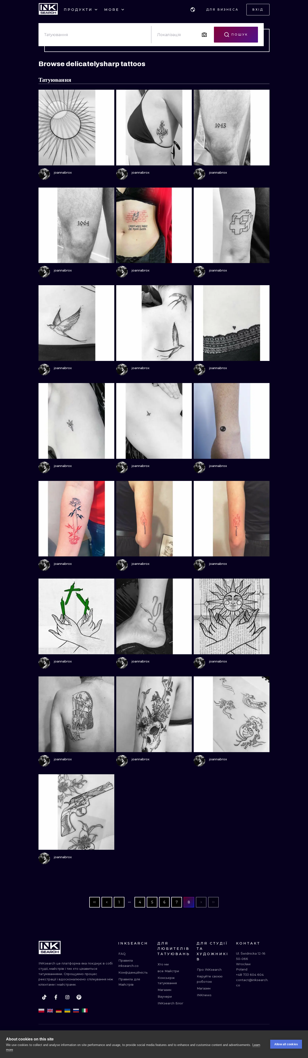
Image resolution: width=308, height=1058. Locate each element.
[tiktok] (44, 997)
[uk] (67, 1010)
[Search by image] (204, 34)
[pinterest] (79, 997)
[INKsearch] (48, 9)
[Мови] (193, 9)
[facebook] (56, 997)
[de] (59, 1010)
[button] (193, 9)
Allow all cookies (286, 1044)
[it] (85, 1010)
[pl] (41, 1010)
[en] (50, 1010)
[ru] (76, 1010)
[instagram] (67, 997)
